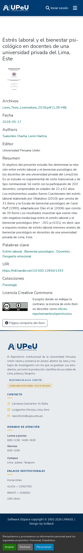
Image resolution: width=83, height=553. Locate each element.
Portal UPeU (14, 480)
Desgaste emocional (16, 256)
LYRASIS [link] (67, 519)
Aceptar (9, 547)
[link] (41, 107)
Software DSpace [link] (18, 519)
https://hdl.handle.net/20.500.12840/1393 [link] (32, 270)
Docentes (63, 251)
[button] (15, 8)
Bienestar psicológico (39, 251)
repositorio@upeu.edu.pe (27, 416)
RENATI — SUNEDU (18, 492)
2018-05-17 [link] (11, 122)
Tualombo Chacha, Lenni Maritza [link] (24, 136)
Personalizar (43, 547)
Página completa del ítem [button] (26, 323)
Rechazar (25, 547)
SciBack (49, 523)
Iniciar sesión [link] (59, 8)
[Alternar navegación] (75, 8)
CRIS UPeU (13, 498)
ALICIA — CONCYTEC (19, 486)
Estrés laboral (12, 251)
